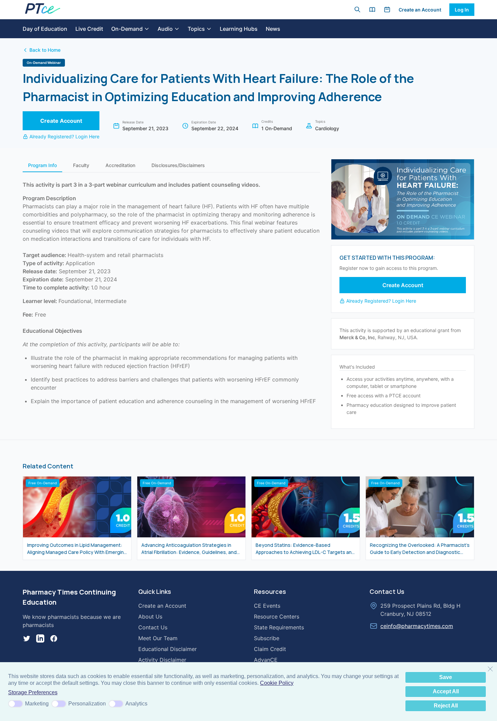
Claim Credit (270, 649)
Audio (165, 28)
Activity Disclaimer (162, 659)
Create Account (61, 120)
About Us (150, 616)
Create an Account (420, 10)
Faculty (81, 165)
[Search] (357, 9)
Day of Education (45, 28)
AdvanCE (266, 659)
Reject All (446, 705)
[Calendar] (387, 9)
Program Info (42, 165)
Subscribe (266, 638)
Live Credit (89, 28)
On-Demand (127, 28)
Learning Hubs (239, 28)
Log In (462, 10)
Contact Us (152, 627)
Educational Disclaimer (167, 649)
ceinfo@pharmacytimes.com (416, 626)
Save (445, 677)
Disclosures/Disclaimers (178, 165)
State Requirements (279, 627)
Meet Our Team (158, 638)
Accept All (446, 691)
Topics (196, 28)
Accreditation (120, 165)
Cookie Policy (276, 683)
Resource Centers (276, 616)
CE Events (267, 605)
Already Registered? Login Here (64, 136)
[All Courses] (372, 9)
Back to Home (45, 50)
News (273, 28)
